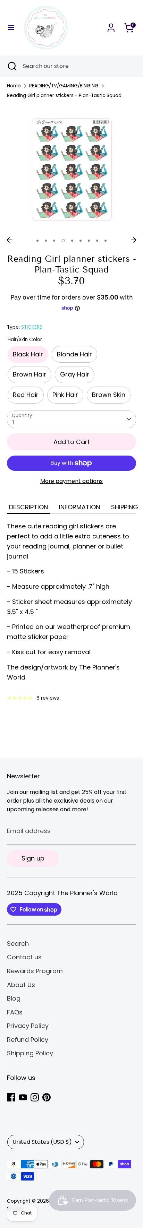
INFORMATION (79, 507)
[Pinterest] (46, 1097)
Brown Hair (29, 374)
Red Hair (26, 394)
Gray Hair (74, 374)
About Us (21, 984)
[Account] (111, 25)
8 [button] (97, 241)
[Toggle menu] (11, 27)
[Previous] (9, 240)
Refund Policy (27, 1039)
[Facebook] (11, 1097)
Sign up (33, 858)
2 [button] (46, 241)
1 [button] (37, 241)
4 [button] (63, 240)
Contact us (24, 957)
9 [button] (105, 241)
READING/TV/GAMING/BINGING (64, 86)
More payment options (71, 481)
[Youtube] (23, 1097)
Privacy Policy (28, 1025)
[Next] (133, 240)
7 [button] (89, 241)
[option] (71, 169)
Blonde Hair (74, 354)
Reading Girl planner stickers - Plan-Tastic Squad (64, 95)
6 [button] (80, 241)
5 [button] (72, 241)
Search (18, 943)
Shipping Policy (30, 1053)
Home (14, 86)
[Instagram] (35, 1097)
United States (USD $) (42, 1142)
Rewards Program (35, 971)
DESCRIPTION (28, 507)
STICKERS (31, 327)
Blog (13, 998)
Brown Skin (108, 394)
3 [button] (54, 241)
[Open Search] (11, 66)
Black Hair (28, 354)
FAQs (15, 1012)
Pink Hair (65, 394)
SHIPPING (124, 507)
